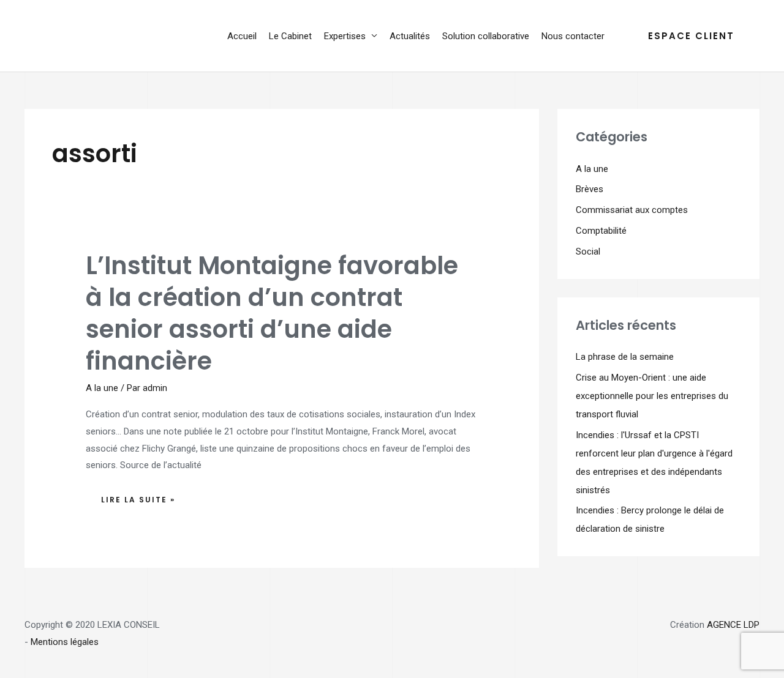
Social (588, 251)
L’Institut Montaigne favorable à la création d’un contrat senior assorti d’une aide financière (272, 313)
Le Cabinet (290, 36)
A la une (102, 387)
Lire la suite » (137, 496)
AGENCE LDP (733, 624)
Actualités (410, 36)
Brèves (589, 189)
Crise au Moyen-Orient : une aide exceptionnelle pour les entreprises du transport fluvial (652, 396)
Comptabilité (601, 230)
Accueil (242, 36)
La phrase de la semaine (625, 356)
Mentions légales (65, 641)
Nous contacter (573, 36)
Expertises (345, 36)
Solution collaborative (485, 36)
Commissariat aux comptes (632, 209)
